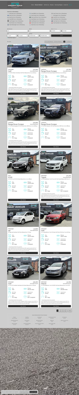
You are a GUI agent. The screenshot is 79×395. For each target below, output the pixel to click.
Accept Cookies (33, 392)
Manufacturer (9, 28)
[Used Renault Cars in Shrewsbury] (30, 21)
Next (70, 310)
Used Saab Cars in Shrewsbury (59, 21)
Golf (9, 71)
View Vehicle (23, 93)
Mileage (30, 33)
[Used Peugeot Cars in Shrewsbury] (8, 21)
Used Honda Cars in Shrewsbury (37, 15)
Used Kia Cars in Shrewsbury (15, 17)
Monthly (55, 28)
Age (8, 33)
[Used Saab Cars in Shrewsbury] (52, 21)
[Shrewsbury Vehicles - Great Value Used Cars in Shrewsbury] (15, 4)
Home (32, 4)
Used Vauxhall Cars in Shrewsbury (60, 22)
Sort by (49, 41)
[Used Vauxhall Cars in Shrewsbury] (52, 22)
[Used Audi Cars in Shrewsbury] (8, 13)
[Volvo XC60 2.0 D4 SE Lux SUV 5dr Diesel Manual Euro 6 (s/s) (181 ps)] (23, 161)
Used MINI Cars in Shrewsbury (15, 19)
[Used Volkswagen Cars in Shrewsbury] (8, 24)
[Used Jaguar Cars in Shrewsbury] (52, 15)
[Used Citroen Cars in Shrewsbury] (52, 13)
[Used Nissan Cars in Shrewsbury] (52, 19)
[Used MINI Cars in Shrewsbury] (8, 19)
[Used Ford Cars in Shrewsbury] (8, 15)
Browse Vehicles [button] (38, 4)
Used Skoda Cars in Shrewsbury (15, 22)
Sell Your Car (46, 4)
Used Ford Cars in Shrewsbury (15, 15)
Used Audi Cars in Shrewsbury (15, 13)
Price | (54, 28)
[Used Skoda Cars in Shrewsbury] (8, 22)
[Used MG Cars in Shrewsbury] (52, 17)
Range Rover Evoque (49, 71)
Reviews (52, 4)
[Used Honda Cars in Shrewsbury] (30, 15)
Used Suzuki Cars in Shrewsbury (37, 22)
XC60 (10, 177)
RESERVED (43, 98)
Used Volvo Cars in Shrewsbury (37, 24)
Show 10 (58, 41)
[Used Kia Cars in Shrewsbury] (8, 17)
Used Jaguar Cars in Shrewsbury (59, 15)
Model (30, 28)
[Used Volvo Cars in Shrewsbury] (30, 24)
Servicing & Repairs (59, 4)
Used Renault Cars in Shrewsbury (38, 21)
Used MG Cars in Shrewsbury (59, 17)
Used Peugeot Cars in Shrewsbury (16, 21)
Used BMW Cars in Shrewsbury (37, 13)
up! (9, 230)
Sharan (43, 284)
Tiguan (43, 177)
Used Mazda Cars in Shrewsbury (37, 19)
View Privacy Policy (24, 392)
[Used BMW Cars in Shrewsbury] (30, 13)
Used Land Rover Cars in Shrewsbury (38, 17)
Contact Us (66, 4)
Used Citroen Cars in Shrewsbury (60, 13)
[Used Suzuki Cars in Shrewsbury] (30, 22)
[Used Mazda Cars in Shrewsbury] (30, 19)
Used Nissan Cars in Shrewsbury (59, 19)
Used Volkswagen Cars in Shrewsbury (17, 24)
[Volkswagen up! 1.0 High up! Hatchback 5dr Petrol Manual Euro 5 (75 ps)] (23, 215)
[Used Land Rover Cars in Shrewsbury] (30, 17)
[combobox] (17, 31)
